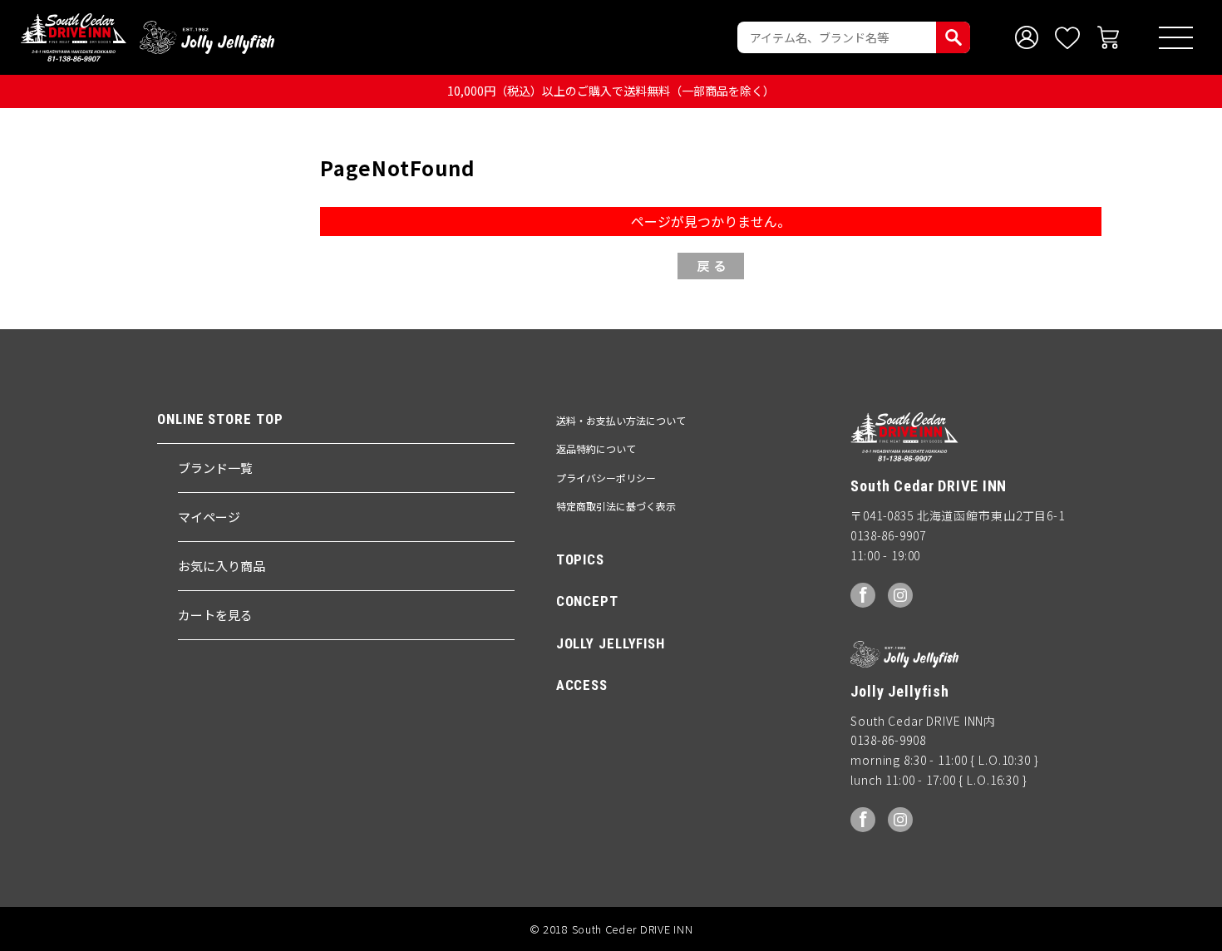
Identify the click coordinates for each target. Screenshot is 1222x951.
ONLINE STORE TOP (220, 419)
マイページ (209, 516)
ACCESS (582, 685)
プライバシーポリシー (606, 478)
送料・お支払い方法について (621, 420)
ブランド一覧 (215, 467)
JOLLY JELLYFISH (610, 643)
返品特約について (596, 448)
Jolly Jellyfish (207, 37)
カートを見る (215, 614)
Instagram (900, 595)
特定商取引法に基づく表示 (616, 506)
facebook (862, 595)
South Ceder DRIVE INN (73, 37)
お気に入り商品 (221, 565)
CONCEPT (587, 601)
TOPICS (580, 559)
